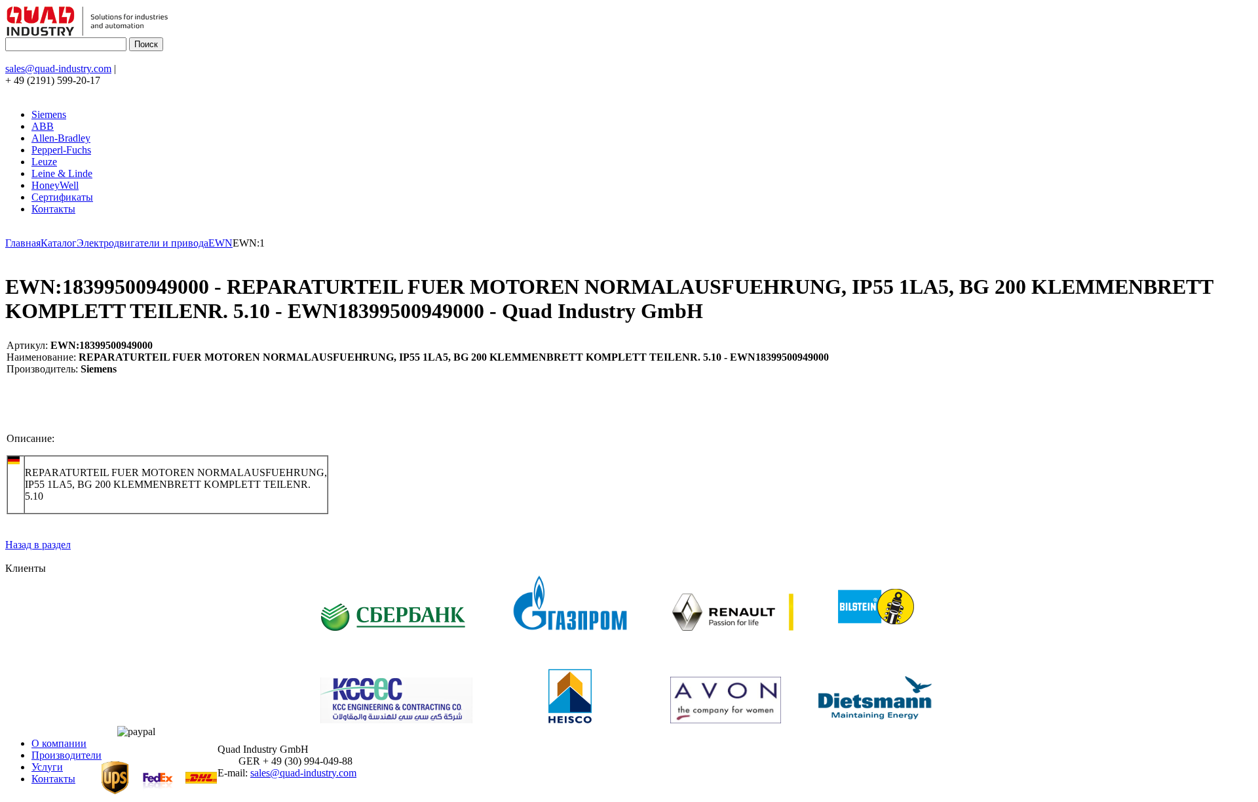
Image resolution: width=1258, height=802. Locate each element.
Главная (23, 243)
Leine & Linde (61, 173)
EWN (220, 243)
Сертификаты (62, 197)
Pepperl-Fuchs (61, 149)
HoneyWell (55, 185)
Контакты (53, 208)
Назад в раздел (38, 544)
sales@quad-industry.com (58, 68)
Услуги (47, 766)
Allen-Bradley (60, 138)
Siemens (48, 114)
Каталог (59, 243)
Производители (66, 755)
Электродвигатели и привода (142, 243)
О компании (58, 743)
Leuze (44, 161)
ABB (42, 126)
